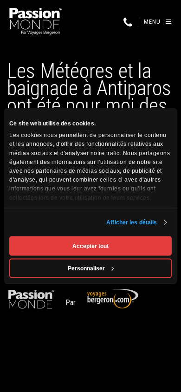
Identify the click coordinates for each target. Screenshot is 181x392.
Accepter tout (90, 246)
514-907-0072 (128, 22)
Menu (152, 21)
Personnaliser (86, 268)
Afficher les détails (131, 222)
